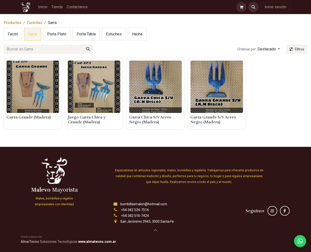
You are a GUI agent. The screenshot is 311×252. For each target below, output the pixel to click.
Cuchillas (34, 22)
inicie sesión (275, 7)
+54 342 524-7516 (135, 210)
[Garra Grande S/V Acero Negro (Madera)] (216, 87)
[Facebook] (285, 211)
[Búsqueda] (88, 49)
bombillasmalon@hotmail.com (143, 204)
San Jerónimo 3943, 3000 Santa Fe (147, 221)
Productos (12, 22)
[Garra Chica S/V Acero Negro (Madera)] (155, 87)
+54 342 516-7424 (135, 216)
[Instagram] (272, 211)
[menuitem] (42, 7)
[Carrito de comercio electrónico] (241, 7)
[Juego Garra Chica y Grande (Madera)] (94, 87)
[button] (253, 7)
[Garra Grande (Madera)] (33, 87)
